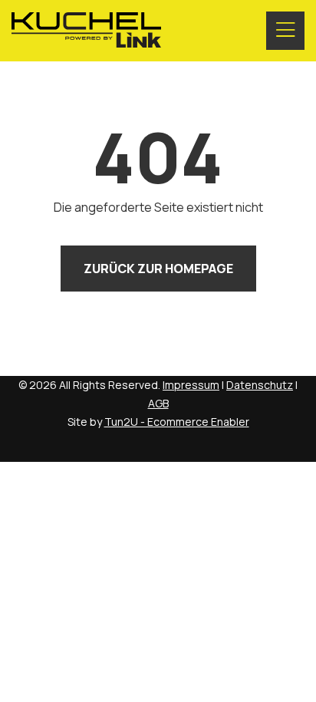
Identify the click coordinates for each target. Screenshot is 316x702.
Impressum (191, 384)
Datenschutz (259, 384)
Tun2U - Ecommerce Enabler (176, 421)
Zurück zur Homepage (158, 268)
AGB (158, 403)
